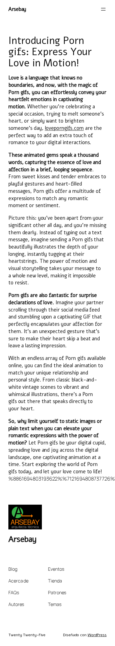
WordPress (97, 635)
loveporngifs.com (64, 128)
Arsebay (17, 9)
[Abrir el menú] (103, 9)
